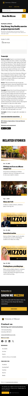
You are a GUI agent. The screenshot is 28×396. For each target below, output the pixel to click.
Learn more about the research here (10, 116)
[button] (14, 393)
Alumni (4, 372)
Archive (4, 351)
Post (9, 128)
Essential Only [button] (5, 392)
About (10, 6)
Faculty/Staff (5, 367)
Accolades (4, 348)
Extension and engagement (8, 125)
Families (4, 370)
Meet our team (5, 337)
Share (4, 128)
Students (4, 364)
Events (4, 354)
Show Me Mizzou (8, 16)
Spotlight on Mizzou (6, 23)
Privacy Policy (21, 388)
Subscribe (16, 6)
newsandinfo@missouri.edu (8, 335)
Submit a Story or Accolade (9, 357)
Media (3, 375)
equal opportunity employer (12, 382)
